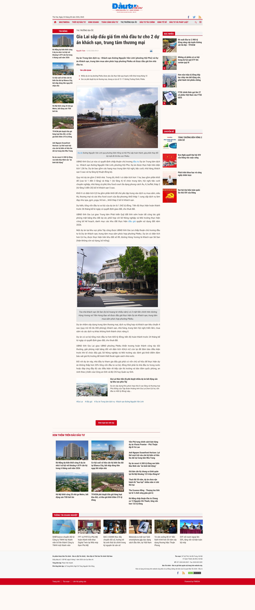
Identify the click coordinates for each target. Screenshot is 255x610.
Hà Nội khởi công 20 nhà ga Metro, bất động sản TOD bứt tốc (62, 108)
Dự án (80, 153)
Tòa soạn (66, 582)
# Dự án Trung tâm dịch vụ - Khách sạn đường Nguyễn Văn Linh (119, 401)
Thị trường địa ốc (129, 22)
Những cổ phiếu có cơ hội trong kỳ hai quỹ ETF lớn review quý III (188, 60)
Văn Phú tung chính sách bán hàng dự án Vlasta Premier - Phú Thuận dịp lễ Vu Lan (143, 444)
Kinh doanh (93, 22)
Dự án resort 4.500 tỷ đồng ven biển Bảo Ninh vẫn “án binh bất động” (62, 160)
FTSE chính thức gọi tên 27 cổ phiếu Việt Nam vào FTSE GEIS (190, 95)
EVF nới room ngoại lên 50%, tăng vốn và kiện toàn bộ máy (191, 540)
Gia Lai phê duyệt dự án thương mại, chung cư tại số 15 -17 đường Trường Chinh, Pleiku (113, 79)
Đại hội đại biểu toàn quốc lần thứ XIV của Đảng (189, 191)
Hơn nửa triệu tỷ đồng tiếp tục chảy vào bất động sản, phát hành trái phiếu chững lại (189, 77)
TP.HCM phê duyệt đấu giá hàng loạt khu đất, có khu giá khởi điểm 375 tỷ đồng (62, 134)
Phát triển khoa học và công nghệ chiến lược (190, 173)
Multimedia (64, 22)
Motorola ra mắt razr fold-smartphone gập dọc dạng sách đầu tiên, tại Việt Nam (140, 540)
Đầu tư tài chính (147, 22)
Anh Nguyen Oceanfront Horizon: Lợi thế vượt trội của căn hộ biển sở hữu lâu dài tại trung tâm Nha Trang (144, 455)
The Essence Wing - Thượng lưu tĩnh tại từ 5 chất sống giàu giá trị (144, 491)
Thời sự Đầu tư (79, 22)
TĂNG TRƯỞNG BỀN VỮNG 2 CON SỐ (190, 138)
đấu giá (132, 221)
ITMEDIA (197, 582)
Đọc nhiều (169, 34)
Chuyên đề (169, 131)
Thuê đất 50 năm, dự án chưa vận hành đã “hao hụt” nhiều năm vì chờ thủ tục (144, 482)
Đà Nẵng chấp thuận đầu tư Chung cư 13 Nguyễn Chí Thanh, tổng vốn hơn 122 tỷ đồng (143, 501)
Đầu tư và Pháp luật (178, 22)
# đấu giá (88, 401)
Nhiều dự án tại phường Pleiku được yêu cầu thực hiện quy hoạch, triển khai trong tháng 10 (114, 76)
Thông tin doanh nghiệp (66, 515)
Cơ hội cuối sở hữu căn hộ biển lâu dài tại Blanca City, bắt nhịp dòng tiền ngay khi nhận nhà (107, 465)
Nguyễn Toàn (80, 51)
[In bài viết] (151, 51)
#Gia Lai (79, 401)
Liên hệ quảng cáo (79, 582)
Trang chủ (56, 582)
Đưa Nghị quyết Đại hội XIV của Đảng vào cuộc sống (189, 156)
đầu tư (136, 161)
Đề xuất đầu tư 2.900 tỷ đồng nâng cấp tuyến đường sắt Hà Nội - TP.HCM (190, 42)
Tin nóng (63, 31)
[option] (64, 533)
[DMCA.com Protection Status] (194, 573)
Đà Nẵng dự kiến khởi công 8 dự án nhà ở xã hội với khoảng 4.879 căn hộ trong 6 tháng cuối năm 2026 (71, 465)
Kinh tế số (162, 22)
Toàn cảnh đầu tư (109, 22)
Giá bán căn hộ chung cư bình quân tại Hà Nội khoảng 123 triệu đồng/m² (144, 472)
